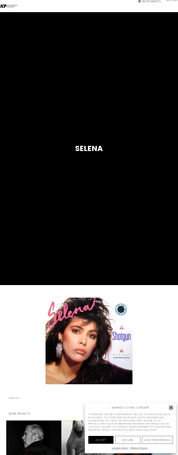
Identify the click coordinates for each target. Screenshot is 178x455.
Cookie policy (120, 448)
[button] (171, 407)
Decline (128, 440)
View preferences (157, 440)
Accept (101, 440)
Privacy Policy (139, 448)
